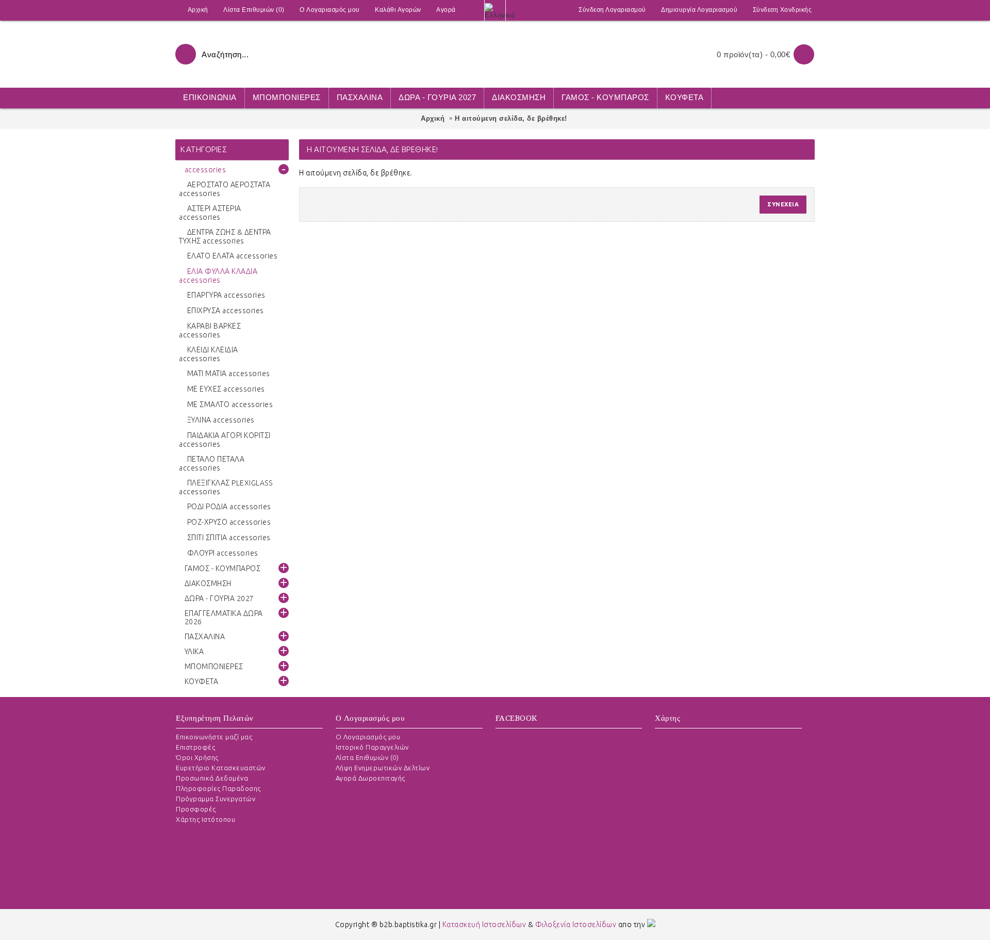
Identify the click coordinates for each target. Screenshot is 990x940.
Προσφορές (196, 809)
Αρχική (432, 118)
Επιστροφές (195, 747)
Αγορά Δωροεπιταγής (370, 778)
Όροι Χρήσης (197, 757)
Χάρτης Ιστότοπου (205, 819)
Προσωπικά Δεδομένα (212, 778)
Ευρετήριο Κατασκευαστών (221, 767)
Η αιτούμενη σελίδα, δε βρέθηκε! (511, 118)
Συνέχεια (783, 204)
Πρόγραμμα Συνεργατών (215, 798)
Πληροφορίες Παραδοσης (218, 788)
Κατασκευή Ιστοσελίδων (484, 924)
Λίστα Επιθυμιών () (367, 757)
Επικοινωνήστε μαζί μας (214, 736)
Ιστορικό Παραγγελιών (372, 747)
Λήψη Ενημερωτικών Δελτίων (383, 767)
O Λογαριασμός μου (368, 736)
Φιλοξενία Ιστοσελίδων (576, 924)
